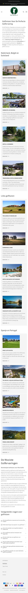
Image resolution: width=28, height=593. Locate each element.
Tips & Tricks (5, 566)
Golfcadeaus (5, 560)
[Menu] (1, 11)
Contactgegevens (22, 590)
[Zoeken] (23, 11)
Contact (4, 574)
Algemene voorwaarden (14, 590)
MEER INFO (5, 88)
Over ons (4, 571)
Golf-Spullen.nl (7, 588)
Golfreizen (5, 563)
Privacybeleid (6, 590)
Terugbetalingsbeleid (22, 588)
